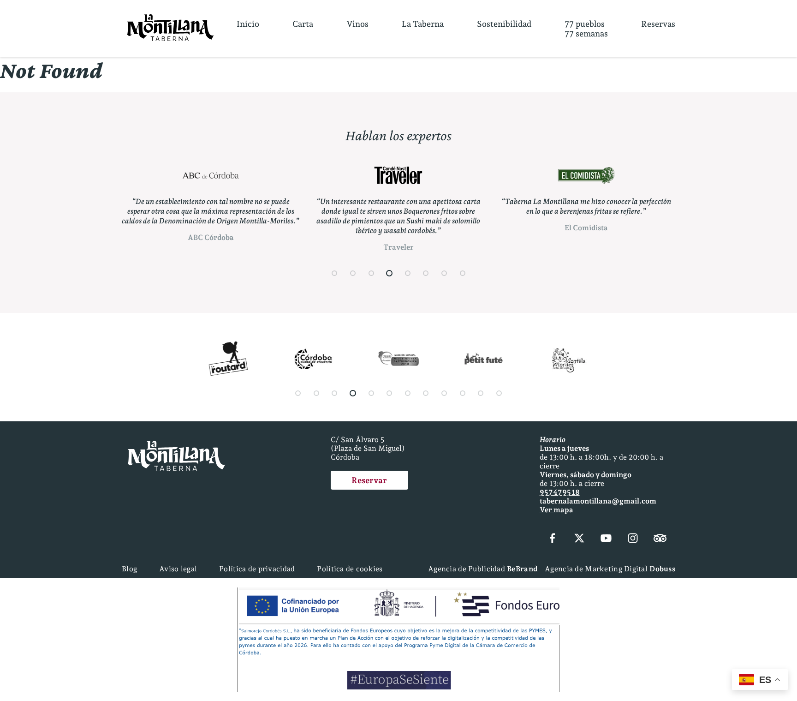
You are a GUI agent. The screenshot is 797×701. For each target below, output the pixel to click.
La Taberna (423, 24)
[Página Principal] (170, 28)
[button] (335, 273)
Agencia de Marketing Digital (610, 568)
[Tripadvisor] (660, 539)
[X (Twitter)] (579, 539)
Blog (129, 568)
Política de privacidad (257, 568)
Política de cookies (349, 568)
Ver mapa (556, 509)
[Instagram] (633, 539)
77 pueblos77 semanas (586, 28)
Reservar (369, 480)
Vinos (357, 24)
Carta (302, 24)
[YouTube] (606, 539)
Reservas (658, 24)
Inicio (248, 24)
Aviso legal (178, 568)
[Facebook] (552, 539)
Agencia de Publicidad (482, 568)
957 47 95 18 (560, 492)
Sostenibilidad (504, 24)
